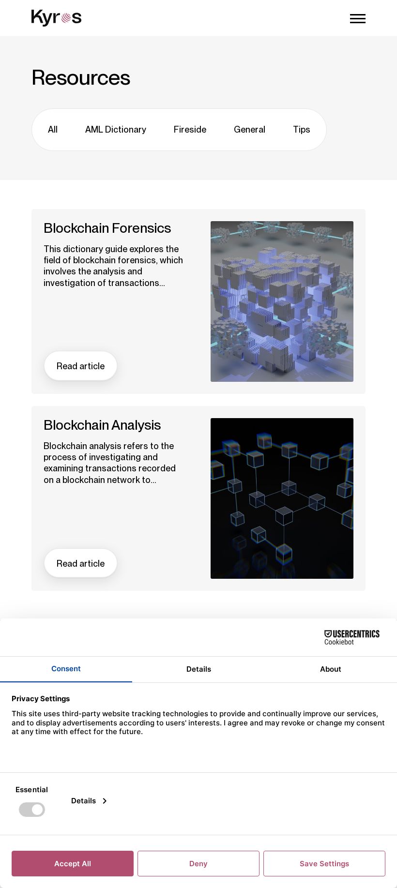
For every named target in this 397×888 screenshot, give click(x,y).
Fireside (190, 129)
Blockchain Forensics (107, 228)
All (53, 129)
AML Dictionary (115, 129)
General (249, 129)
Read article (81, 366)
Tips (301, 129)
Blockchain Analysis (102, 425)
